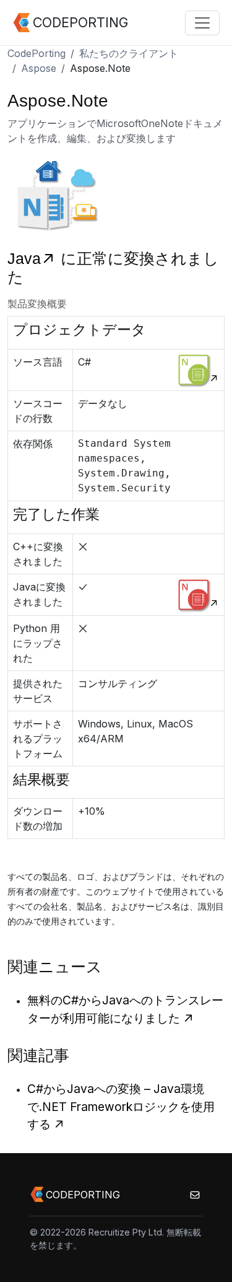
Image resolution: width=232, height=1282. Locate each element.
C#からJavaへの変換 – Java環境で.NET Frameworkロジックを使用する (121, 1106)
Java (24, 258)
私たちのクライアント (128, 53)
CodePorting (36, 53)
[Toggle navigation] (202, 23)
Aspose (38, 68)
